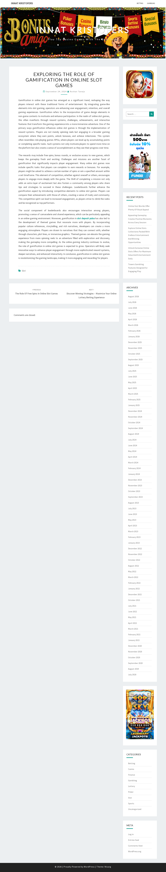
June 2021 (132, 611)
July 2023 (132, 508)
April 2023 (132, 525)
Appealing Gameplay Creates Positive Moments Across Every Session (140, 219)
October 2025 (134, 353)
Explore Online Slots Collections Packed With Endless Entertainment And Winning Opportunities (139, 235)
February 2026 (134, 330)
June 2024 (132, 445)
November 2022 (135, 554)
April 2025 (132, 388)
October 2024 (134, 422)
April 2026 (132, 319)
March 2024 (133, 462)
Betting (140, 3)
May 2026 (132, 313)
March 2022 (133, 577)
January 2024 (134, 474)
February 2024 (134, 468)
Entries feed (133, 840)
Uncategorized (134, 809)
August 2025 (133, 365)
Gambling (151, 3)
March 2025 (133, 393)
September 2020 (135, 663)
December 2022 (135, 548)
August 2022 (133, 565)
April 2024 (132, 457)
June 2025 (132, 376)
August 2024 (133, 434)
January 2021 (134, 640)
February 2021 (134, 634)
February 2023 (134, 537)
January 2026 (134, 336)
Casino (131, 769)
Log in (131, 834)
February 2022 (134, 583)
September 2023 (135, 497)
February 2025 (134, 399)
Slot (24, 270)
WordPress (89, 866)
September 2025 (135, 359)
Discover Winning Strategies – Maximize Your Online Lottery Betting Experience (91, 294)
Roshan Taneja (77, 91)
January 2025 (134, 405)
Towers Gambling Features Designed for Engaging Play (138, 268)
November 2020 (135, 651)
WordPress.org (134, 851)
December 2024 (135, 411)
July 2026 (132, 302)
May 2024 (132, 451)
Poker (130, 792)
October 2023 (134, 491)
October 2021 (134, 600)
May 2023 (132, 520)
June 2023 (132, 514)
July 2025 (132, 371)
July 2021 (132, 606)
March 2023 (133, 531)
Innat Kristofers (22, 3)
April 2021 (132, 623)
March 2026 (133, 325)
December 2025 (135, 342)
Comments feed (135, 845)
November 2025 (135, 348)
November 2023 (135, 485)
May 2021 (132, 617)
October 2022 (134, 560)
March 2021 (133, 628)
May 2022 (132, 571)
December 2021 (135, 594)
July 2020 (132, 674)
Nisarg (108, 866)
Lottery (131, 786)
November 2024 (135, 416)
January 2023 (134, 542)
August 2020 (133, 669)
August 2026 (133, 296)
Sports (131, 803)
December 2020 (135, 646)
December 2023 (135, 479)
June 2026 (132, 308)
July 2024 (132, 439)
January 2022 (134, 588)
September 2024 (135, 428)
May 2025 (132, 382)
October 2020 (134, 657)
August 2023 (133, 502)
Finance (131, 774)
